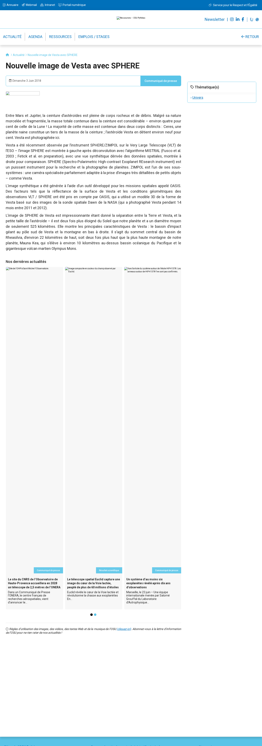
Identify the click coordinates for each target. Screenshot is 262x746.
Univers (197, 97)
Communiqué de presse (161, 81)
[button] (91, 614)
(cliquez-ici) (124, 629)
